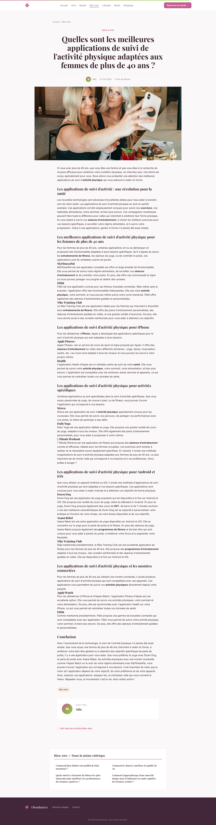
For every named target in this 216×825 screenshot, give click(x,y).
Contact (76, 807)
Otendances (39, 807)
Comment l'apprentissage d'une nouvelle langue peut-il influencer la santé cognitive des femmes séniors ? (134, 778)
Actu (73, 5)
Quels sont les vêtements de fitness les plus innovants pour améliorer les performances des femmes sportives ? (78, 778)
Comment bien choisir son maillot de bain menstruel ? (77, 767)
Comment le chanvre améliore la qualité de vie (134, 767)
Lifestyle (106, 5)
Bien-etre (94, 5)
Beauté (82, 5)
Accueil (64, 5)
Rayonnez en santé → (178, 5)
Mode (117, 5)
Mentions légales (60, 807)
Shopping (128, 5)
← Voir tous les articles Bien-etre (74, 728)
